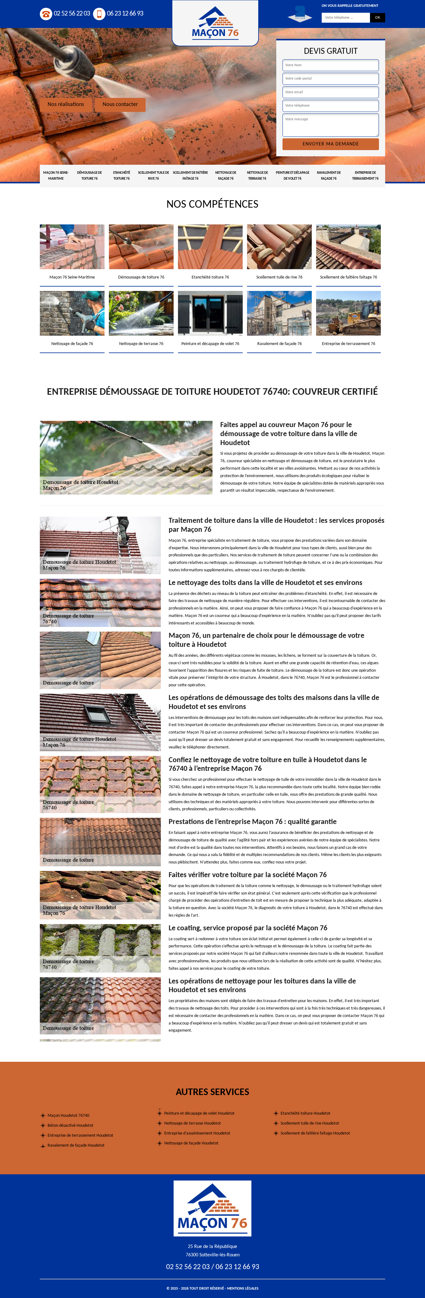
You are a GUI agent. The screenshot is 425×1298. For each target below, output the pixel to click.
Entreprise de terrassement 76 (365, 176)
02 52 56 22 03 (72, 13)
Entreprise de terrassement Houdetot (80, 1135)
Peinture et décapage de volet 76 (292, 176)
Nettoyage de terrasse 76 (257, 176)
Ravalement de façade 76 (329, 176)
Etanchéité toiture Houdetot (305, 1113)
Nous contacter (120, 105)
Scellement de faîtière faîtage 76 (190, 176)
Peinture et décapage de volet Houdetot (199, 1113)
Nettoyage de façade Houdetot (191, 1143)
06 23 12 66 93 (125, 13)
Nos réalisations (66, 105)
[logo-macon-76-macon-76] (212, 1208)
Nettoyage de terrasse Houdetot (192, 1123)
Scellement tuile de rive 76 (153, 176)
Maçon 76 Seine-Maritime (55, 176)
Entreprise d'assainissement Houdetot (197, 1133)
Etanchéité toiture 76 (121, 176)
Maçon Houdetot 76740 (68, 1115)
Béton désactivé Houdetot (70, 1125)
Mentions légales (243, 1289)
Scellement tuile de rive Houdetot (310, 1123)
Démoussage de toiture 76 (89, 176)
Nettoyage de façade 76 (225, 176)
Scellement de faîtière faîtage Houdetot (315, 1133)
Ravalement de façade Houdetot (76, 1145)
